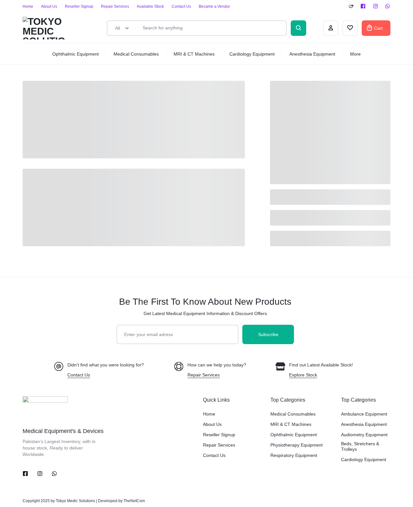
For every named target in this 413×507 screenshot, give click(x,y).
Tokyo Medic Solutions (75, 501)
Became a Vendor (214, 6)
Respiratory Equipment (293, 455)
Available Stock (150, 6)
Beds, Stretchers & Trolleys (360, 446)
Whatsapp (387, 6)
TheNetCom (134, 501)
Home (28, 6)
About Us (49, 6)
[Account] (330, 28)
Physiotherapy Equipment (296, 445)
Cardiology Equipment (252, 54)
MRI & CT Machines (194, 54)
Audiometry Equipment (364, 434)
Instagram (375, 6)
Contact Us (181, 6)
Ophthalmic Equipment (75, 54)
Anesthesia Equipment (312, 54)
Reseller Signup (79, 6)
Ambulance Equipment (364, 414)
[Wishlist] (350, 28)
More (355, 54)
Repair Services (115, 6)
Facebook (363, 6)
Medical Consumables (136, 54)
